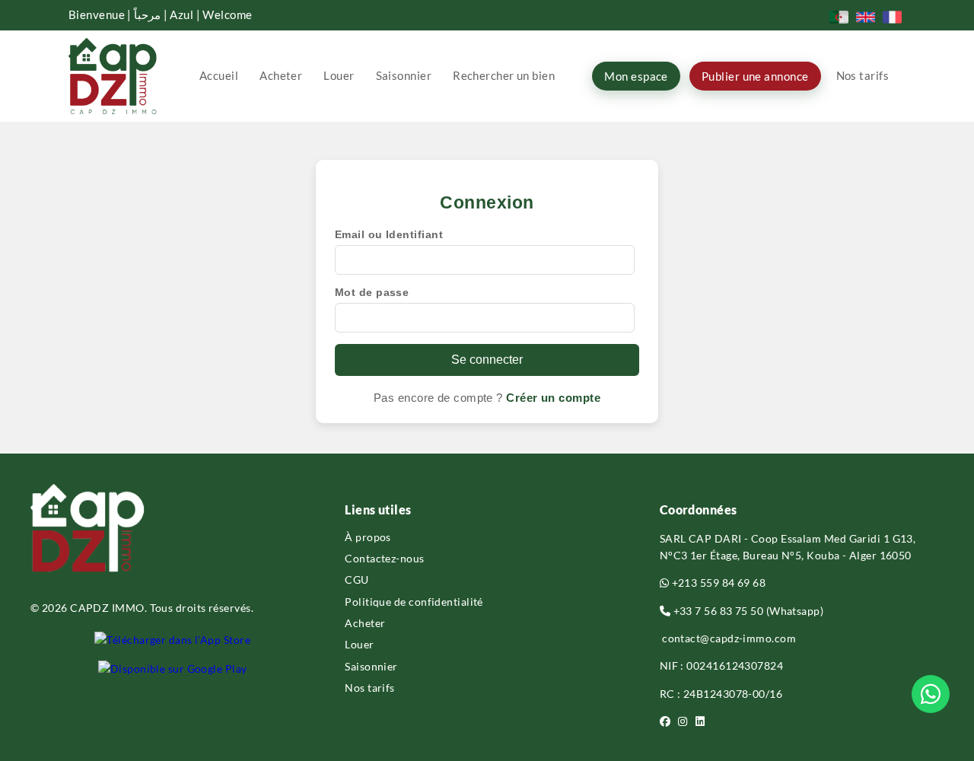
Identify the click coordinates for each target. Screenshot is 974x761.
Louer (338, 75)
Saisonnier (404, 75)
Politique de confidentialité (414, 601)
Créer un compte (553, 397)
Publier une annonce (755, 76)
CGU (356, 579)
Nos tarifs (863, 75)
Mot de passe (372, 292)
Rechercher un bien (504, 75)
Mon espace (636, 76)
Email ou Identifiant (389, 234)
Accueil (218, 75)
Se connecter (487, 359)
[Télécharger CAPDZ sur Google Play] (172, 669)
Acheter (280, 75)
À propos (368, 536)
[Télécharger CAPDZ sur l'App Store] (172, 640)
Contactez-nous (384, 558)
